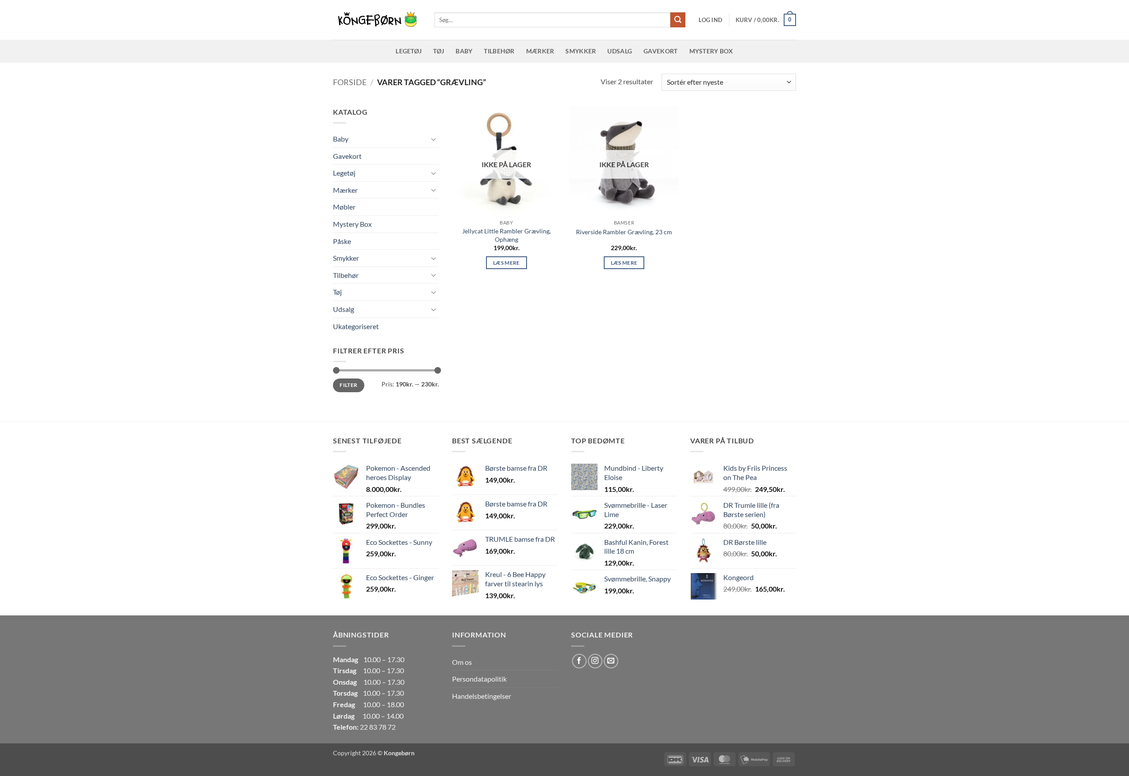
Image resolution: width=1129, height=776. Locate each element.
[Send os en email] (611, 661)
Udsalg (619, 51)
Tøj (438, 51)
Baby (464, 51)
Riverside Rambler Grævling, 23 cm (624, 232)
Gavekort (660, 51)
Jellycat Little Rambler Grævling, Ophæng (506, 235)
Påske (342, 241)
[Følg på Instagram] (595, 661)
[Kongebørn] (377, 19)
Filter (348, 385)
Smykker (580, 51)
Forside (349, 82)
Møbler (344, 206)
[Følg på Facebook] (579, 661)
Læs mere (506, 263)
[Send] (677, 19)
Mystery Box (711, 51)
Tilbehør (499, 51)
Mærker (540, 51)
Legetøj (409, 51)
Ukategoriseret (356, 326)
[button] (710, 20)
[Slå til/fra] (433, 139)
